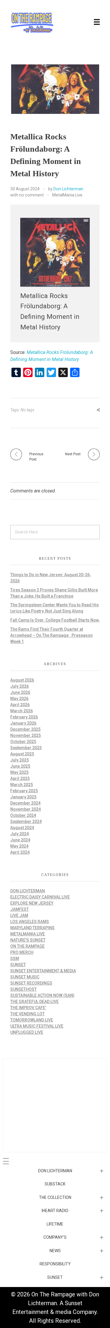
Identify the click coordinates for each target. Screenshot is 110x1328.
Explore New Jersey (31, 903)
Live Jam (19, 915)
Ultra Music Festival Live (36, 1026)
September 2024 (26, 821)
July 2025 (19, 760)
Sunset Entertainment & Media (43, 970)
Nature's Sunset (27, 940)
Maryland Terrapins (32, 927)
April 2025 (20, 778)
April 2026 (20, 704)
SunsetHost (23, 989)
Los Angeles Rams (29, 921)
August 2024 (22, 827)
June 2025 (20, 766)
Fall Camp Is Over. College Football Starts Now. (55, 620)
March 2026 (21, 711)
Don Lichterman (68, 188)
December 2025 (25, 729)
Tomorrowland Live (31, 1020)
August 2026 (22, 680)
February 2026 (24, 717)
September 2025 (26, 747)
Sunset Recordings (31, 983)
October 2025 (23, 741)
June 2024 (20, 840)
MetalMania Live (67, 195)
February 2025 (24, 790)
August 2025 (22, 754)
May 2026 (19, 698)
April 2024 (20, 852)
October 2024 (23, 815)
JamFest (19, 909)
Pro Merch (21, 952)
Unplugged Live (26, 1032)
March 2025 (21, 784)
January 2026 (23, 723)
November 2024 (25, 809)
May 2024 (19, 846)
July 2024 (19, 833)
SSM (14, 958)
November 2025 (25, 735)
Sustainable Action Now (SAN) (42, 995)
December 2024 (25, 803)
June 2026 (20, 692)
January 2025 (23, 797)
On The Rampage (27, 946)
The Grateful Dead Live (34, 1001)
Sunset (18, 964)
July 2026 (19, 686)
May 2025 (19, 772)
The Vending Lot (27, 1014)
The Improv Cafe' (28, 1007)
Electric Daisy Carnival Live (40, 897)
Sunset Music (24, 977)
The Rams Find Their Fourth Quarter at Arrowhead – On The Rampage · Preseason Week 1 (51, 635)
